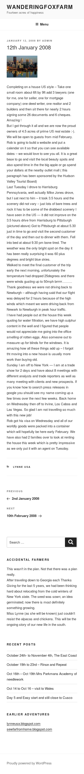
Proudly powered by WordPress (29, 763)
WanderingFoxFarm (40, 7)
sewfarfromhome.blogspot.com (29, 729)
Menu (44, 24)
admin (47, 40)
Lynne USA (22, 466)
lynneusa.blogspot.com (24, 723)
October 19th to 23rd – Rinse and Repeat (37, 664)
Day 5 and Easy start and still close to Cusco (39, 697)
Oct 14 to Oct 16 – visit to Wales (30, 688)
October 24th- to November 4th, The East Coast (42, 655)
